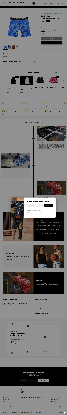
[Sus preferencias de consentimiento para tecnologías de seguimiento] (65, 413)
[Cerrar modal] (54, 199)
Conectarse (48, 205)
